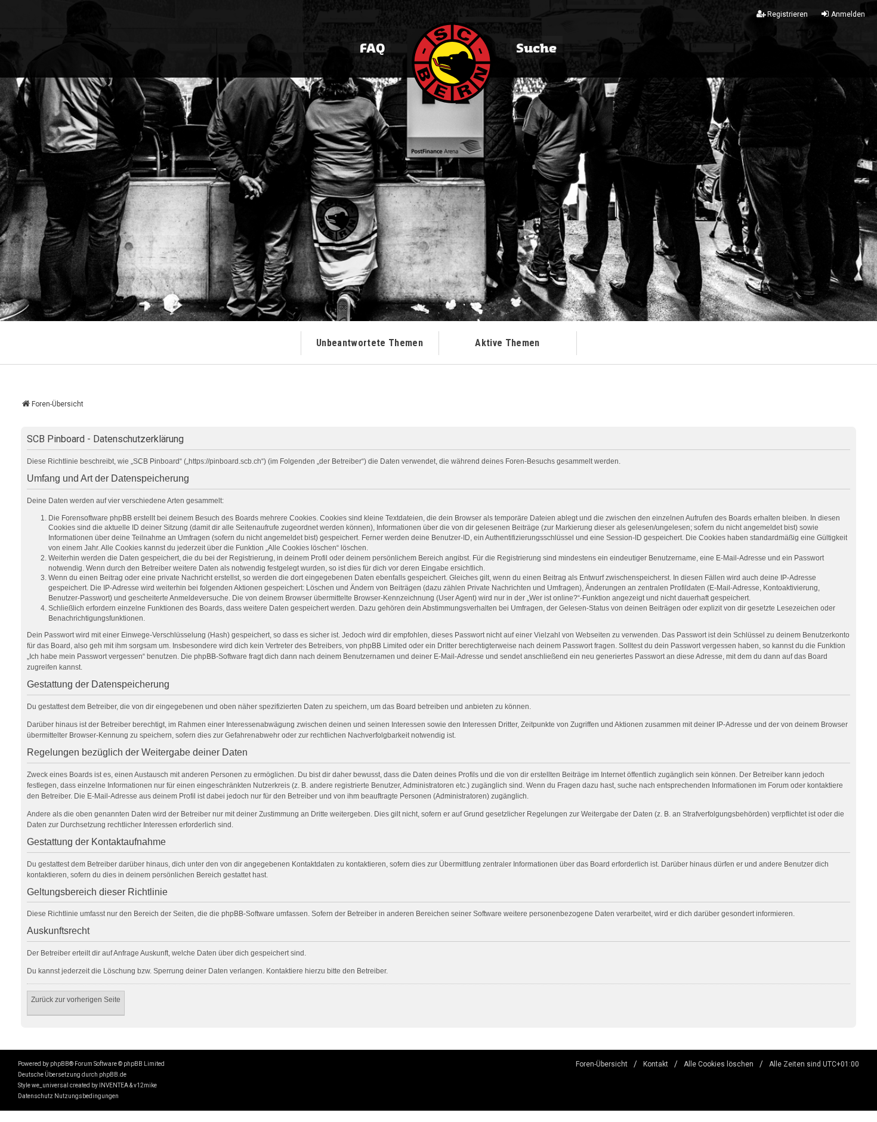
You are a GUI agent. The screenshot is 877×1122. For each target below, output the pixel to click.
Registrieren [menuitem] (787, 14)
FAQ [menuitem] (372, 49)
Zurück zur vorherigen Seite (76, 999)
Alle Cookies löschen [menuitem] (719, 1064)
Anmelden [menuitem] (848, 14)
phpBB (59, 1064)
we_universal (50, 1085)
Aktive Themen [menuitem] (507, 343)
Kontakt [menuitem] (655, 1064)
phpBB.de (112, 1074)
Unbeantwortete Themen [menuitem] (369, 343)
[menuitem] (35, 1096)
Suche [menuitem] (536, 49)
